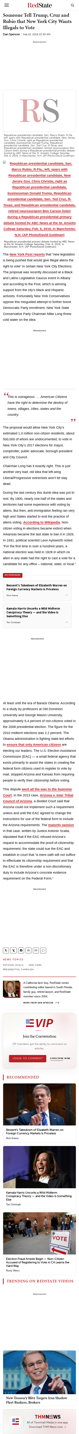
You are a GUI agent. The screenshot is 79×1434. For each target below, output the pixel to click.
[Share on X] (6, 950)
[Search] (72, 5)
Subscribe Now (60, 1058)
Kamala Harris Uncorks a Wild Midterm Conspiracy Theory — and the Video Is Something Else (39, 1196)
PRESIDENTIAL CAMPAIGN (18, 969)
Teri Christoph (13, 1204)
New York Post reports (27, 254)
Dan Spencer (11, 34)
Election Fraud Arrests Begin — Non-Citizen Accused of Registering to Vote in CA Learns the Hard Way (37, 1262)
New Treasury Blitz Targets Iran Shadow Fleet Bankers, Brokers (36, 1400)
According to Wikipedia (41, 522)
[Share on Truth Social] (13, 950)
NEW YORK (35, 965)
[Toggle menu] (6, 5)
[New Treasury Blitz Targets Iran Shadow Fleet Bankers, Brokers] (39, 1372)
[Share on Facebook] (21, 950)
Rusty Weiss (13, 1270)
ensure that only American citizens (34, 744)
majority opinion (61, 825)
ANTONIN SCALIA (13, 965)
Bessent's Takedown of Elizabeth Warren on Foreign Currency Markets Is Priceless (34, 1131)
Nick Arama (12, 1138)
